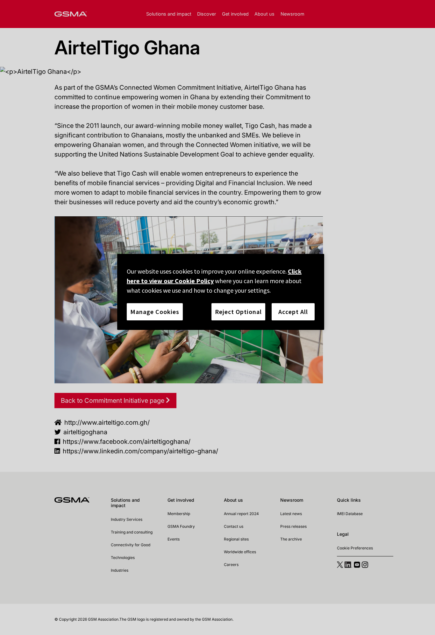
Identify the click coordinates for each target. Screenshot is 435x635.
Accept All (293, 312)
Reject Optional (238, 312)
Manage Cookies (154, 312)
